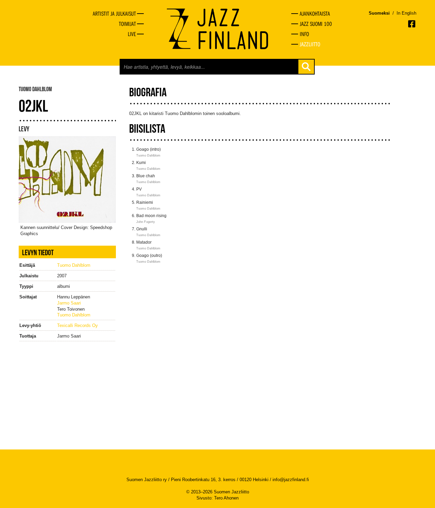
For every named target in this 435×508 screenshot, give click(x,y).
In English (406, 13)
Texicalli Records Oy (77, 325)
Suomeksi (379, 13)
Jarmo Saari (69, 303)
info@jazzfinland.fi (291, 479)
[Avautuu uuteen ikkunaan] (412, 24)
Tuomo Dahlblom (73, 265)
